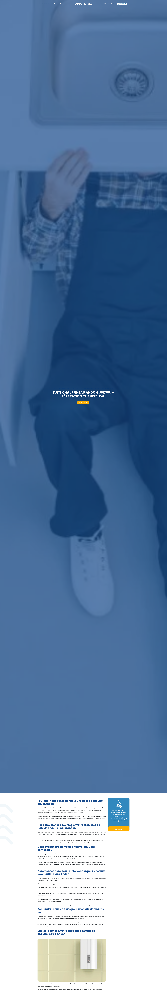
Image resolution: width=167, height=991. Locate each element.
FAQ (105, 3)
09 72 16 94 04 (122, 3)
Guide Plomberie (112, 3)
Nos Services (55, 3)
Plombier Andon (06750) (76, 388)
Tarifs (61, 3)
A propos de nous (45, 3)
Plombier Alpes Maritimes (63, 388)
